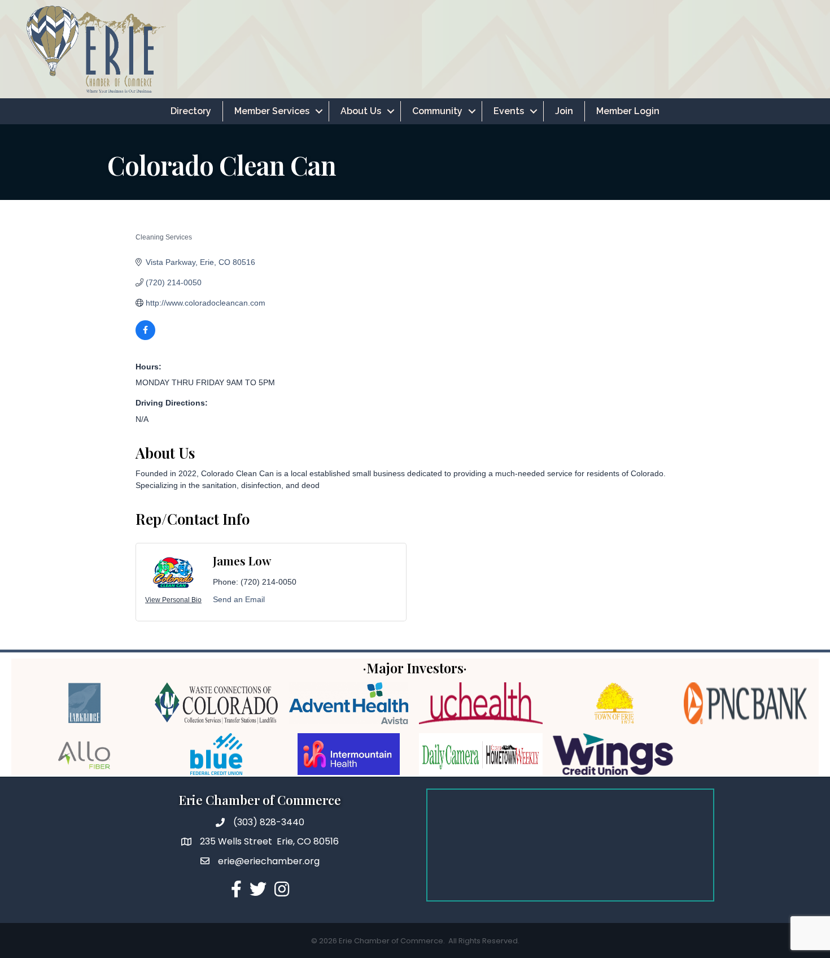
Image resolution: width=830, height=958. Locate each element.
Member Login (627, 111)
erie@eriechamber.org (269, 861)
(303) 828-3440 (268, 822)
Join (564, 111)
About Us (360, 111)
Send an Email (239, 599)
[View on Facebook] (145, 337)
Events (508, 111)
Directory (191, 111)
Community (437, 111)
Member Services (271, 111)
